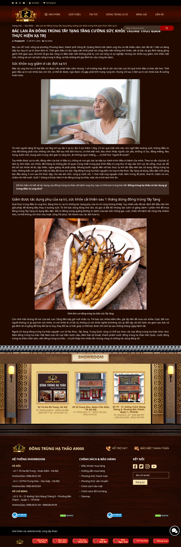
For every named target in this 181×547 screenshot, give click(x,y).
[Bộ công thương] (19, 515)
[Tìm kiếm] (167, 28)
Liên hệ (159, 14)
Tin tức (93, 14)
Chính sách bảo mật (92, 486)
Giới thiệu (75, 14)
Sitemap (85, 496)
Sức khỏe (29, 25)
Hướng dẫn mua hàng (93, 470)
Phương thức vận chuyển (94, 481)
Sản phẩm (54, 14)
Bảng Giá (141, 14)
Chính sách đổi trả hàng (94, 491)
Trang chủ (17, 25)
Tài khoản (35, 3)
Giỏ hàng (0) (51, 3)
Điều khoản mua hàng (93, 465)
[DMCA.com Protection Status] (67, 515)
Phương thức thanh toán (94, 476)
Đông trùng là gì (117, 14)
